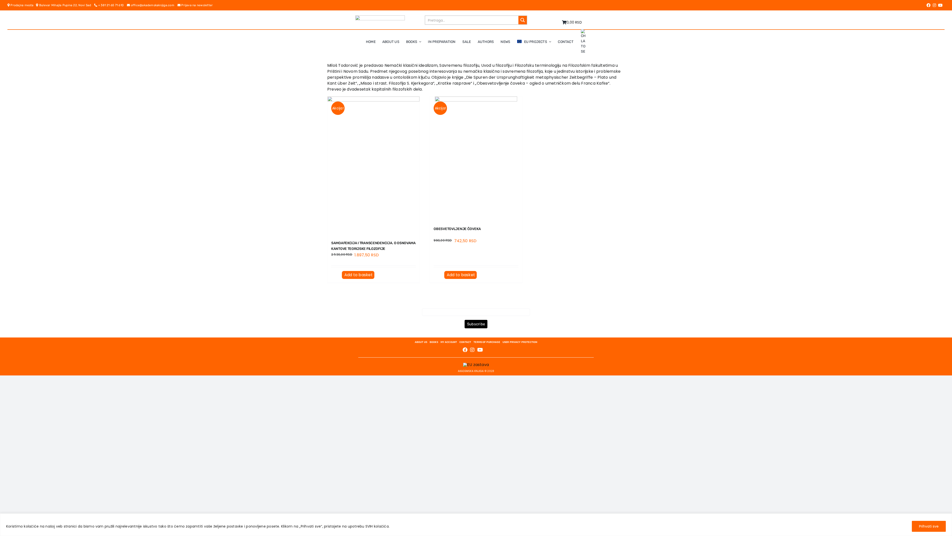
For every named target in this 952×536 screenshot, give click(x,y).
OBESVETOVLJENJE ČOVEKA (457, 229)
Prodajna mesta (23, 5)
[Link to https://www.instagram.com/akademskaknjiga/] (934, 5)
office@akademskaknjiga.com (153, 5)
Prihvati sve (929, 526)
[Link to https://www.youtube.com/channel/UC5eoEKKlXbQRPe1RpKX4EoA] (940, 5)
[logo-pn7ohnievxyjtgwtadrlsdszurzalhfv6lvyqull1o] (380, 17)
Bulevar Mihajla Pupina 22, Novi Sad (66, 5)
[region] (476, 524)
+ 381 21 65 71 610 (112, 5)
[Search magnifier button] (522, 20)
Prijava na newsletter (196, 5)
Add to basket (358, 275)
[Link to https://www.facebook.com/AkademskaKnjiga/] (928, 5)
